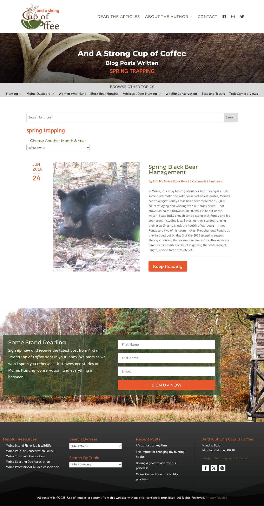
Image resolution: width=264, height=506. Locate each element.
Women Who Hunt (72, 94)
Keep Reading (168, 266)
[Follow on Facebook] (205, 468)
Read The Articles (119, 17)
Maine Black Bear (175, 181)
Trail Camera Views (243, 94)
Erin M (157, 181)
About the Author (166, 17)
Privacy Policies (216, 498)
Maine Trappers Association (25, 456)
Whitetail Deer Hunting (140, 94)
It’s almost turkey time (151, 445)
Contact (207, 17)
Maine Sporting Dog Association (28, 462)
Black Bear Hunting (104, 94)
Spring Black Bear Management (173, 170)
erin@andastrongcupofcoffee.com (226, 458)
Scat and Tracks (213, 94)
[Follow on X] (214, 468)
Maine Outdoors (38, 94)
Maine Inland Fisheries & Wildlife (29, 445)
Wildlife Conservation (181, 94)
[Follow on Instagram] (222, 468)
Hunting (12, 94)
